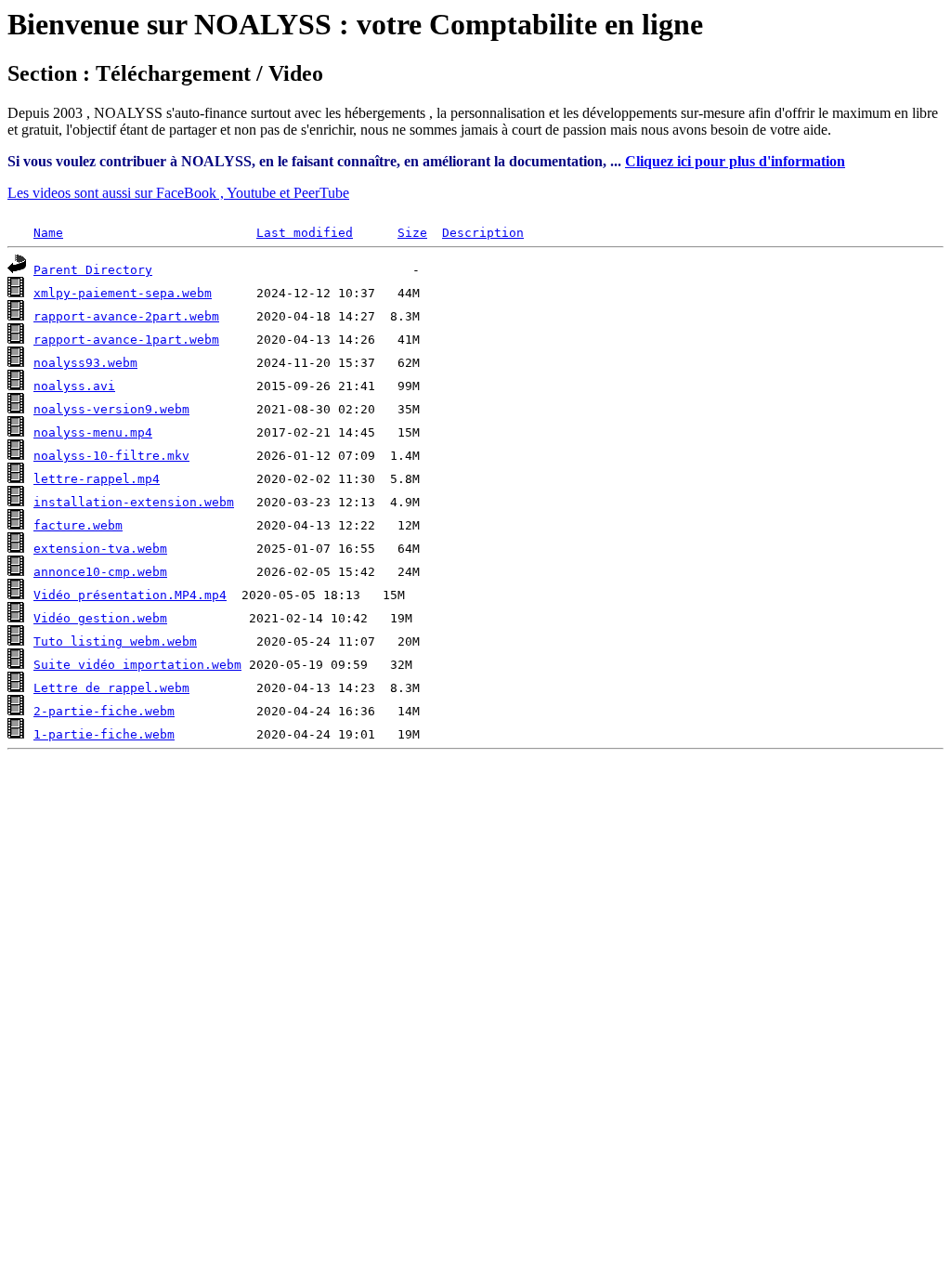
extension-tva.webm (100, 549)
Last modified (304, 233)
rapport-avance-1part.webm (126, 340)
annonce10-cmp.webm (100, 572)
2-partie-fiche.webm (104, 711)
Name (48, 233)
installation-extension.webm (133, 502)
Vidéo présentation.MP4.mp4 (130, 595)
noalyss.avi (74, 386)
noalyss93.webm (85, 363)
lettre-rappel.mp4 (96, 479)
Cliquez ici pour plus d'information (735, 161)
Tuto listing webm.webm (115, 641)
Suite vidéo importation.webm (137, 665)
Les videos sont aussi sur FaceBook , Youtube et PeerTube (178, 193)
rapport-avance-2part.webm (126, 316)
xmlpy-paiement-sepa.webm (122, 293)
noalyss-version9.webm (111, 409)
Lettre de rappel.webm (111, 688)
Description (483, 233)
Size (412, 233)
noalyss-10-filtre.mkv (111, 456)
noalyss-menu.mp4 (92, 432)
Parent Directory (92, 270)
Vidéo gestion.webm (100, 618)
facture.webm (78, 525)
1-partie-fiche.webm (104, 734)
